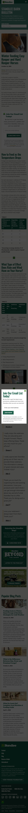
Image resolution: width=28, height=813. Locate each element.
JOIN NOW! (8, 413)
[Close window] (25, 391)
